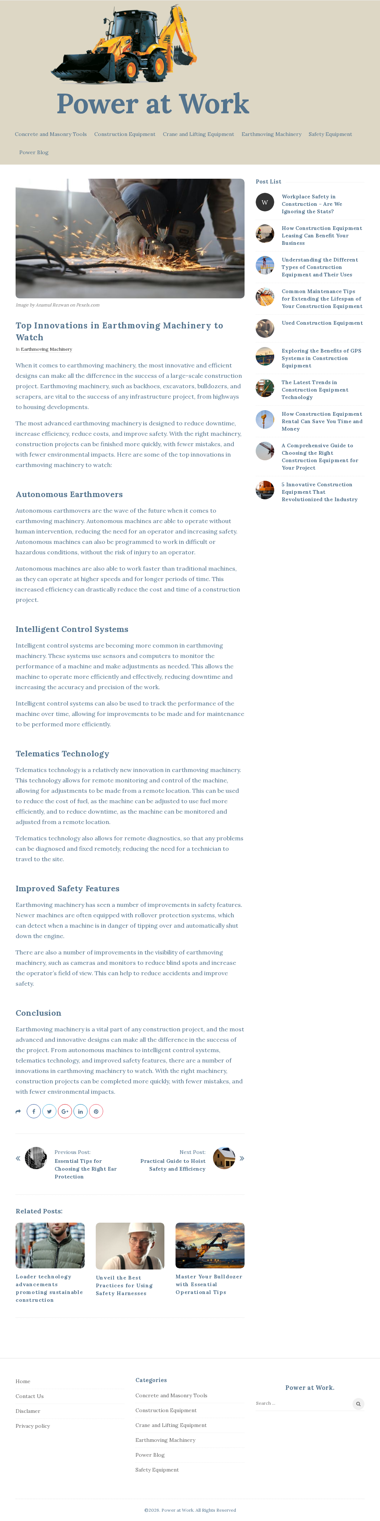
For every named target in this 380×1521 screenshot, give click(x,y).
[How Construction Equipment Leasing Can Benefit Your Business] (265, 233)
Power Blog (34, 152)
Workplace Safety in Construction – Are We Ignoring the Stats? (312, 204)
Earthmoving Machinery (271, 134)
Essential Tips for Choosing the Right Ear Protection (86, 1169)
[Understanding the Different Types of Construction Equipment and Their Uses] (265, 265)
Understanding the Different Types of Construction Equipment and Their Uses (320, 267)
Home (23, 1381)
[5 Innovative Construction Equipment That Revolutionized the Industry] (265, 490)
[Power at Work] (123, 44)
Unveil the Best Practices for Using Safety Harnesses (124, 1285)
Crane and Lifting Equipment (198, 134)
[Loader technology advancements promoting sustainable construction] (50, 1246)
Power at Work (153, 103)
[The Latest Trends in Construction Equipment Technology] (265, 388)
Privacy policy (33, 1426)
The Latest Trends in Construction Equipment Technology (315, 389)
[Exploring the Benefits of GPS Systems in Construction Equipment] (265, 356)
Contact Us (30, 1396)
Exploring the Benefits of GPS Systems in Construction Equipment (321, 358)
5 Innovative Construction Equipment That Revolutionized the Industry (320, 492)
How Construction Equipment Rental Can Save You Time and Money (322, 421)
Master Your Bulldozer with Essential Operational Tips (209, 1284)
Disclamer (28, 1411)
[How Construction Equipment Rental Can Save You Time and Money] (265, 419)
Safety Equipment (330, 134)
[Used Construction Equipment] (265, 328)
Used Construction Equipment (322, 323)
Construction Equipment (124, 134)
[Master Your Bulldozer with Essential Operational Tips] (210, 1246)
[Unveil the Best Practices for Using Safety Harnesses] (130, 1246)
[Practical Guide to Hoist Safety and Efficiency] (224, 1158)
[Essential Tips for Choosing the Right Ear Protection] (36, 1158)
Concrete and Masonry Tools (51, 134)
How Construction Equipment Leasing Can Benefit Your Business (322, 235)
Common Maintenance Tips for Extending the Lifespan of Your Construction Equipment (322, 298)
